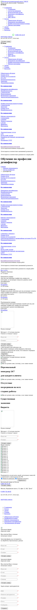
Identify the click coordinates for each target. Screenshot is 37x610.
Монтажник (4, 126)
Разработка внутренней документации (12, 137)
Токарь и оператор (6, 121)
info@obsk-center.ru (6, 36)
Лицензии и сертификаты (16, 14)
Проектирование (6, 94)
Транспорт (4, 81)
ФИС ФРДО (11, 17)
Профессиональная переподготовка (19, 23)
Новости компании (9, 478)
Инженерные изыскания (8, 95)
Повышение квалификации (16, 22)
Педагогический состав (15, 12)
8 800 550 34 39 (20, 35)
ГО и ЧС (3, 78)
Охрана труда (5, 75)
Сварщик (3, 119)
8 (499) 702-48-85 (6, 491)
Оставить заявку (6, 41)
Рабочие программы (14, 25)
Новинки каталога (22, 478)
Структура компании (14, 11)
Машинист (4, 124)
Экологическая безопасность (9, 97)
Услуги (6, 19)
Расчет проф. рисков (7, 135)
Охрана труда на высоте (8, 76)
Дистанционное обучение (12, 523)
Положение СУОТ (6, 140)
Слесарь (3, 122)
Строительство (5, 92)
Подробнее (4, 284)
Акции (6, 27)
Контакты (7, 30)
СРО (2, 134)
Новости (10, 15)
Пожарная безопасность (8, 79)
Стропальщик (5, 118)
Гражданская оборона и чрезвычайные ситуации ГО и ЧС (18, 238)
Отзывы (6, 28)
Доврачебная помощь (7, 83)
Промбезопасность (6, 91)
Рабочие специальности (11, 520)
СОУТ (3, 138)
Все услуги (4, 270)
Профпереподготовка (11, 518)
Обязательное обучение (15, 20)
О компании (8, 7)
